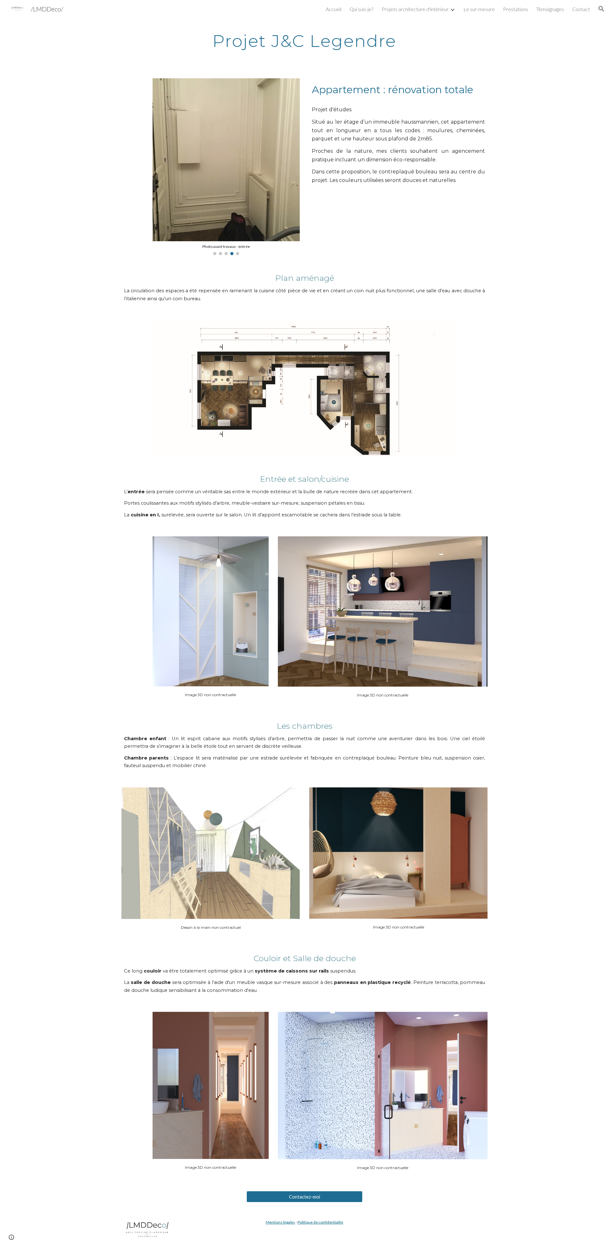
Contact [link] (581, 9)
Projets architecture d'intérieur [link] (415, 9)
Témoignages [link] (550, 9)
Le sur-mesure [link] (479, 9)
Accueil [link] (333, 9)
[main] (304, 40)
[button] (601, 8)
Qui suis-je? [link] (361, 9)
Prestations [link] (515, 9)
